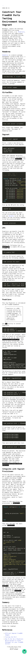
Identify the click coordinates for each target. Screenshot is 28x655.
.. (3, 5)
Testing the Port (11, 637)
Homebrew (5, 55)
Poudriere (21, 32)
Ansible (11, 216)
